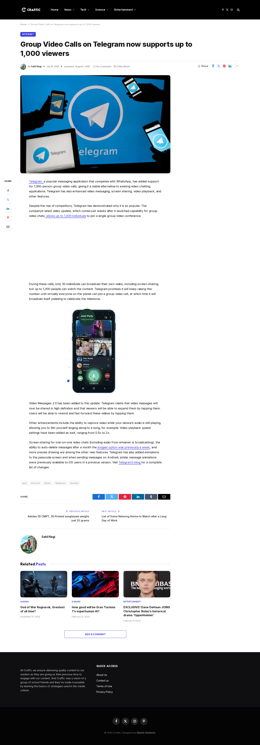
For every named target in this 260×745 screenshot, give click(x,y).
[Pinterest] (7, 217)
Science (100, 9)
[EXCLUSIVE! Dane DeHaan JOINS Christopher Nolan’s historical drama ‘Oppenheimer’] (146, 584)
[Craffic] (31, 9)
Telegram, (36, 181)
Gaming (24, 601)
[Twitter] (7, 199)
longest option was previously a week (123, 447)
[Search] (238, 10)
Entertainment (123, 9)
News (67, 9)
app (24, 483)
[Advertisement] (95, 250)
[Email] (7, 226)
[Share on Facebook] (213, 66)
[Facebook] (7, 190)
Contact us (102, 680)
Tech (83, 9)
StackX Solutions (146, 732)
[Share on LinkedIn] (230, 66)
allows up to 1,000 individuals (65, 216)
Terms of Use (104, 686)
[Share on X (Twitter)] (218, 66)
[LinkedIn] (7, 208)
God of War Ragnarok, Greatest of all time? (42, 609)
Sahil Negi (36, 66)
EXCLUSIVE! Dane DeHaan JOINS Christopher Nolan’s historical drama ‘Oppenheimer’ (146, 611)
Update (74, 483)
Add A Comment (95, 634)
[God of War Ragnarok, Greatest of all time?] (43, 584)
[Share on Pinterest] (224, 66)
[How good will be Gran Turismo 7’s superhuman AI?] (95, 584)
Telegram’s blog (130, 462)
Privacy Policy (104, 691)
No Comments (103, 66)
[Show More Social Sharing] (237, 66)
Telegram (60, 483)
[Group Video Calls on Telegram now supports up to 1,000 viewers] (95, 124)
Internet (28, 34)
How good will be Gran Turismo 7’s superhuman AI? (93, 609)
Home (54, 9)
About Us (101, 674)
